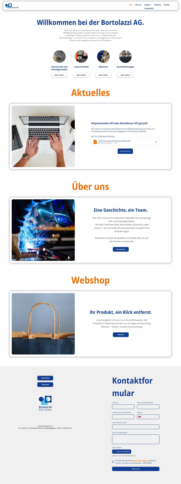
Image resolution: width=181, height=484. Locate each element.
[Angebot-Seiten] (151, 4)
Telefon (139, 413)
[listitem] (59, 65)
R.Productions (51, 428)
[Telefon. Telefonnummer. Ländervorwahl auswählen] (140, 417)
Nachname (145, 403)
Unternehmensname (119, 423)
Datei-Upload (116, 448)
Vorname (115, 403)
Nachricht (119, 433)
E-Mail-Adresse (121, 413)
